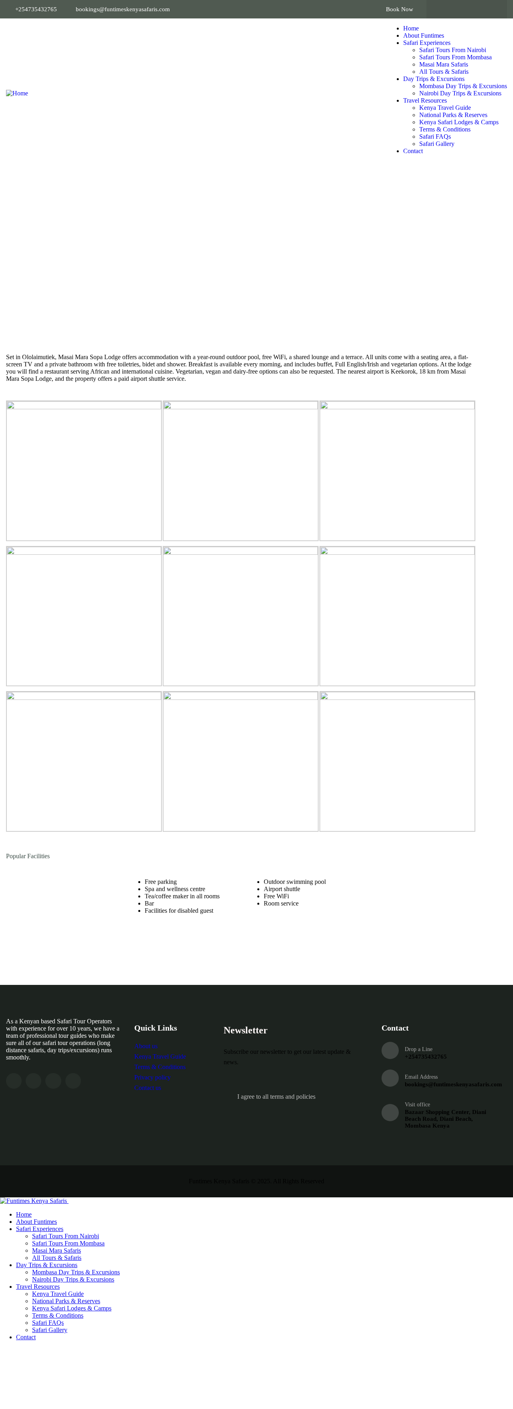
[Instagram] (474, 9)
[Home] (17, 93)
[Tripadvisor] (490, 9)
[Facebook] (443, 9)
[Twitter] (459, 9)
